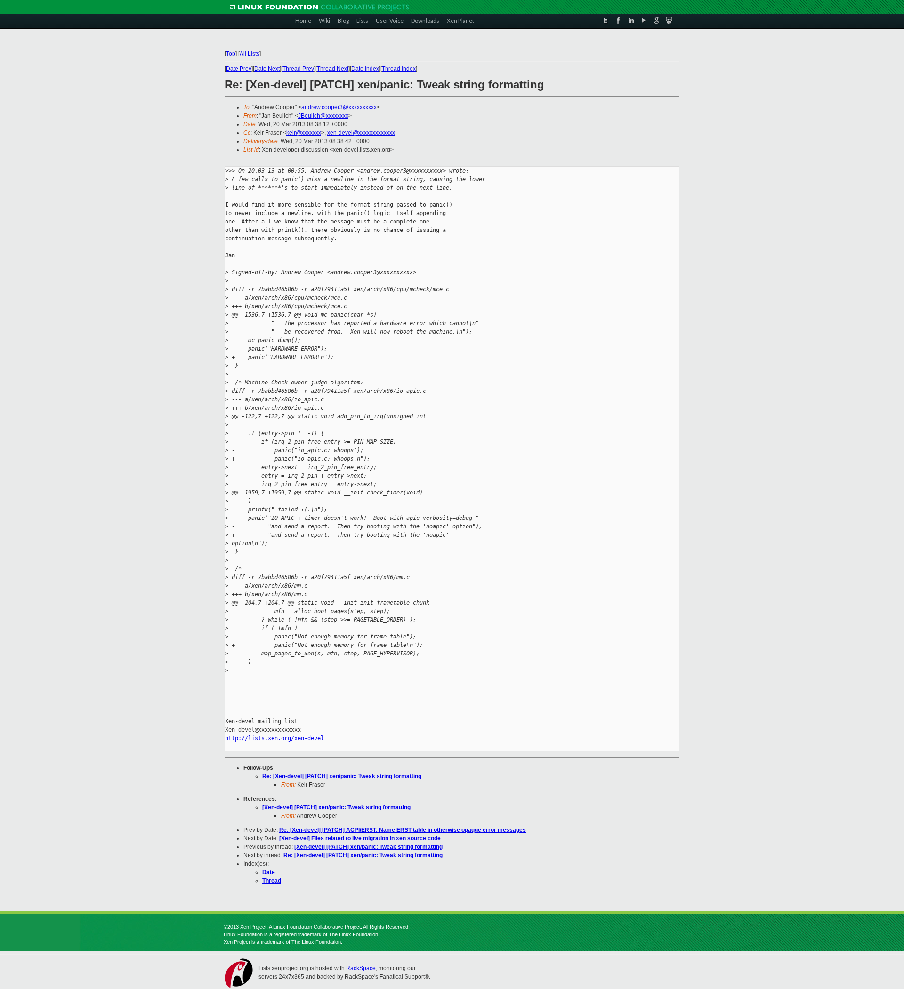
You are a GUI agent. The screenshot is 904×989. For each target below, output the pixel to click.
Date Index (365, 68)
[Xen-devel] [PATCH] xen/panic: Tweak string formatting (336, 807)
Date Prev (238, 68)
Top (230, 53)
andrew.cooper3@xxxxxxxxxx (339, 107)
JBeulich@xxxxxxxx (323, 115)
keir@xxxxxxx (303, 132)
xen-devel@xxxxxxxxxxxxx (361, 132)
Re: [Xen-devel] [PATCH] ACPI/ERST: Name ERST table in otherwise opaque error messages (402, 830)
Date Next (267, 68)
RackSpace (361, 968)
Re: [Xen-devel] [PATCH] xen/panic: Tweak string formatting (341, 776)
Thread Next (332, 68)
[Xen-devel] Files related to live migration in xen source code (360, 838)
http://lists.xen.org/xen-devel (274, 738)
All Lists (249, 53)
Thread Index (399, 68)
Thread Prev (298, 68)
